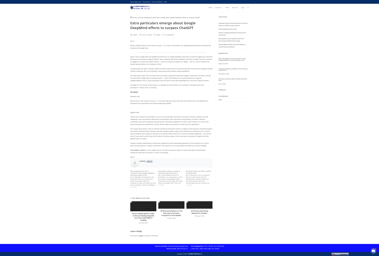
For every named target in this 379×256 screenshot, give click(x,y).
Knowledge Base (223, 96)
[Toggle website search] (248, 7)
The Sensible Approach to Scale (228, 29)
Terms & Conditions (157, 2)
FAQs (165, 2)
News (158, 35)
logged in (142, 236)
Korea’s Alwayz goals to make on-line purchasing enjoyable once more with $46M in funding (143, 216)
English (337, 254)
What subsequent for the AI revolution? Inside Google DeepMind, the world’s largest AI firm (232, 59)
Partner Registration (135, 2)
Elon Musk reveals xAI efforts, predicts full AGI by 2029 (233, 79)
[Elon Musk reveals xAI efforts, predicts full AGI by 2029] (200, 178)
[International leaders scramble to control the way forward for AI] (172, 178)
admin (135, 35)
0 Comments (169, 35)
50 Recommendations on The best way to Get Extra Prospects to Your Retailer (171, 213)
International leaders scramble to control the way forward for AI (233, 69)
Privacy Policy (146, 2)
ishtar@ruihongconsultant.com (177, 246)
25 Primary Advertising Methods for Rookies (199, 212)
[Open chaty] (373, 251)
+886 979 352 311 (182, 249)
